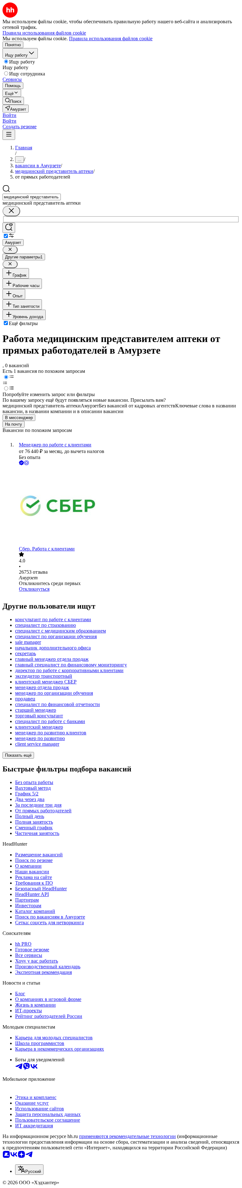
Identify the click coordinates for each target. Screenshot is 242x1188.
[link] (13, 101)
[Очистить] (11, 211)
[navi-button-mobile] (9, 135)
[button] (9, 115)
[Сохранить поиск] (9, 228)
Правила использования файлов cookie (111, 38)
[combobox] (32, 197)
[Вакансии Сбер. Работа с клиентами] (127, 506)
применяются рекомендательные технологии (127, 1136)
